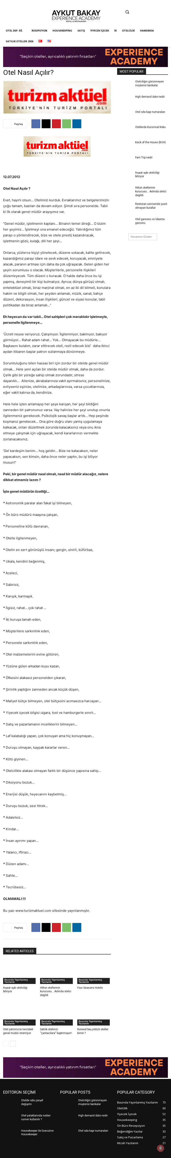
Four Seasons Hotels (90, 987)
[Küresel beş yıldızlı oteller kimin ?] (94, 1014)
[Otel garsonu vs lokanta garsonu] (124, 223)
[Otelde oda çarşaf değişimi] (10, 1104)
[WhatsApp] (66, 123)
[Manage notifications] (160, 1148)
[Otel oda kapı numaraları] (124, 116)
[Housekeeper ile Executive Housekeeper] (10, 1135)
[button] (127, 12)
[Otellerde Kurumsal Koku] (124, 131)
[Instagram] (111, 21)
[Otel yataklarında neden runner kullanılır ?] (10, 1120)
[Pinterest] (128, 21)
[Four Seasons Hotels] (94, 972)
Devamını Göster (141, 237)
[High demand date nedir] (124, 101)
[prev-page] (6, 1044)
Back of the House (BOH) (150, 142)
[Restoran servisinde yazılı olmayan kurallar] (124, 208)
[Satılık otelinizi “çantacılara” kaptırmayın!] (57, 1014)
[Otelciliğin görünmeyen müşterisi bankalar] (124, 86)
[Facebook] (102, 21)
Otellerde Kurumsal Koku (150, 127)
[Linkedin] (120, 21)
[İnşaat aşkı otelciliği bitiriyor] (20, 972)
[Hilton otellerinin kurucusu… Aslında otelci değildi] (57, 972)
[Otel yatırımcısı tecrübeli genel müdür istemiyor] (20, 1014)
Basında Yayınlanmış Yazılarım (16, 981)
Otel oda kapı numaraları (150, 111)
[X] (46, 123)
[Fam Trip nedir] (124, 162)
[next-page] (13, 1044)
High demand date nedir (150, 96)
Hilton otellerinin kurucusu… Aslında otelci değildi (55, 991)
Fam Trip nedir (144, 157)
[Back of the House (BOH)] (124, 146)
